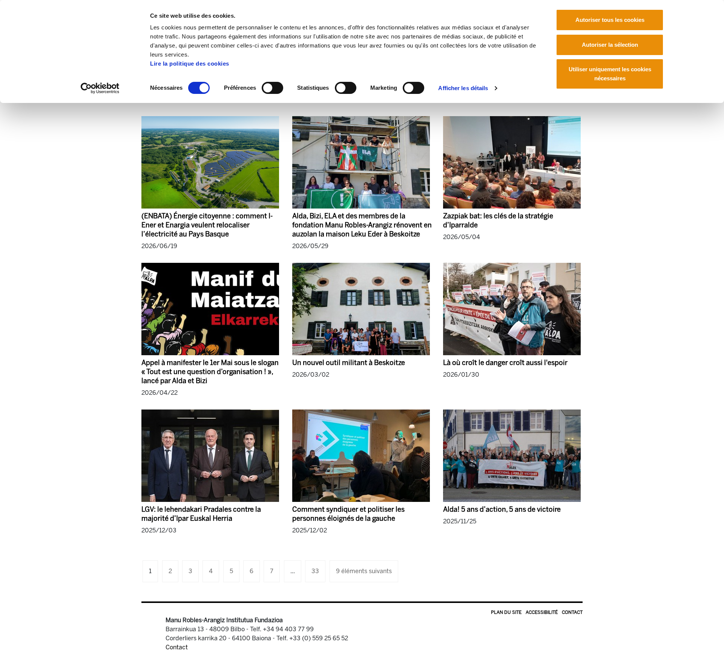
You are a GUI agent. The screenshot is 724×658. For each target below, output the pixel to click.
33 (315, 571)
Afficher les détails (463, 88)
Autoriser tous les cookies (609, 20)
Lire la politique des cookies (189, 63)
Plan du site (506, 612)
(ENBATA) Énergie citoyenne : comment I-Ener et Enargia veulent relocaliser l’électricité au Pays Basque (207, 225)
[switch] (272, 88)
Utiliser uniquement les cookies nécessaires (610, 73)
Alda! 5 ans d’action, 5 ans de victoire (502, 509)
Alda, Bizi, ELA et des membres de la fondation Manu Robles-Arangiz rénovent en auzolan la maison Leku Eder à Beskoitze (362, 225)
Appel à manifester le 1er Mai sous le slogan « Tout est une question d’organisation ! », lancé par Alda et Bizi (210, 372)
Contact (572, 612)
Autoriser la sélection (610, 44)
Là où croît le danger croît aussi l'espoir (505, 363)
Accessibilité (542, 612)
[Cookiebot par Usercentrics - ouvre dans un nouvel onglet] (100, 88)
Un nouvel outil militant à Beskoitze (348, 363)
